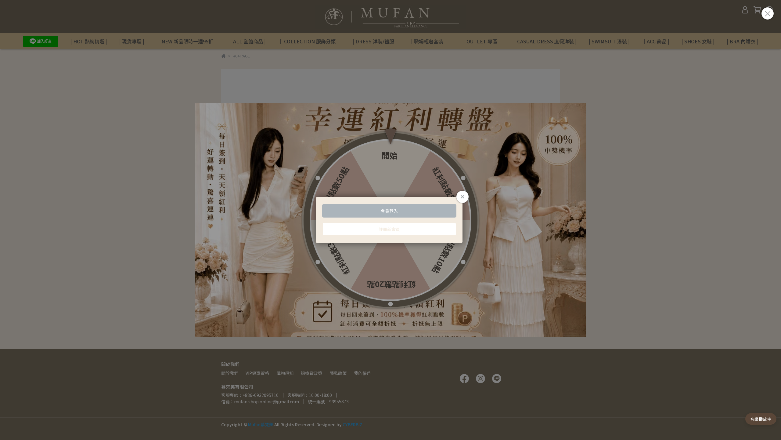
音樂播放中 (761, 419)
